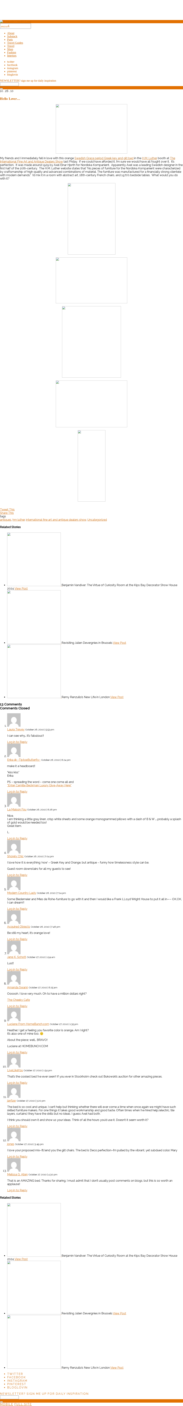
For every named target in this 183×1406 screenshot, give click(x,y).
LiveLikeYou (15, 1070)
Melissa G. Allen (17, 1174)
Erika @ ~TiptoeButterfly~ (23, 760)
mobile (6, 1404)
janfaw (11, 1100)
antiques (5, 519)
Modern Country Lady (21, 893)
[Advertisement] (91, 11)
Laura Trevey (15, 729)
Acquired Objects (18, 926)
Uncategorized (97, 519)
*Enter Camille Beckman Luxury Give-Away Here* (39, 785)
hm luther (19, 519)
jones (10, 1144)
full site (23, 1404)
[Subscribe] (1, 88)
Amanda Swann (17, 987)
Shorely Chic (15, 856)
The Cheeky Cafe (18, 1000)
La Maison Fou (16, 809)
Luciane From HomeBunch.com (28, 1024)
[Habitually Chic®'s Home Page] (15, 21)
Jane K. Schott (16, 957)
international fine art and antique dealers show (56, 519)
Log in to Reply (17, 742)
